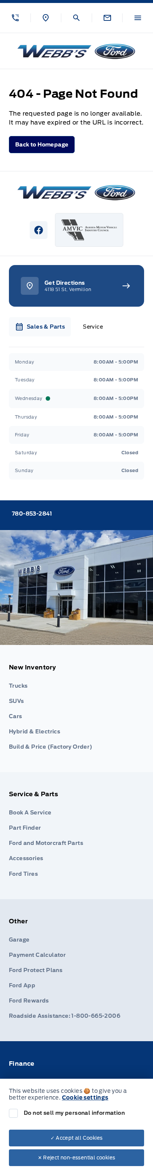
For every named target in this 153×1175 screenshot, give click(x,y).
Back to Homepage (41, 145)
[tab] (40, 326)
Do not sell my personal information (74, 1113)
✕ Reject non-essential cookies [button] (76, 1158)
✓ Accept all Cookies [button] (77, 1138)
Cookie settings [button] (85, 1097)
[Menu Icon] (137, 17)
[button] (15, 17)
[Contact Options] (107, 17)
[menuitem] (76, 708)
